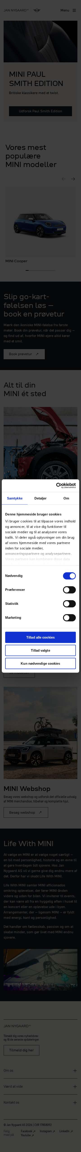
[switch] (69, 589)
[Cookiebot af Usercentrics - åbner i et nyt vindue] (57, 486)
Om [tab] (66, 498)
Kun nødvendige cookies (40, 663)
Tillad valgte (40, 650)
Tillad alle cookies (40, 637)
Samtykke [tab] (14, 498)
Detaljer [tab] (40, 498)
